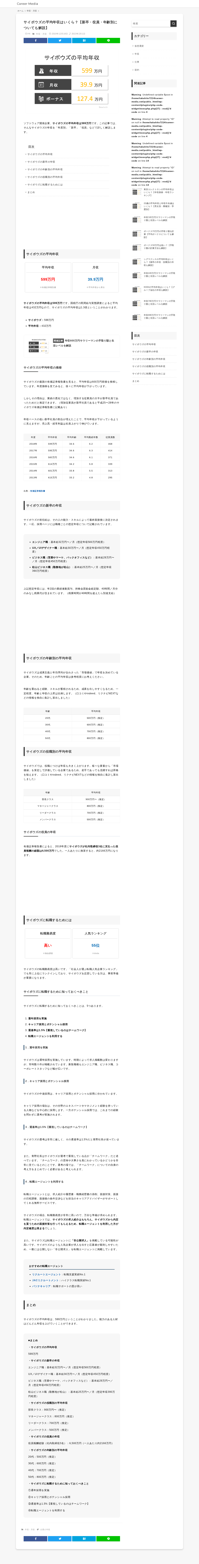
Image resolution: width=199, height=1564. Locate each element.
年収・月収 (41, 34)
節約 (137, 70)
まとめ (31, 192)
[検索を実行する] (173, 23)
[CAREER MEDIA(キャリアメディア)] (27, 3)
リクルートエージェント (46, 1274)
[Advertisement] (72, 221)
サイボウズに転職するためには (45, 184)
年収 (137, 54)
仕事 (137, 62)
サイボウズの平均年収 (40, 154)
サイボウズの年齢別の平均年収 (45, 169)
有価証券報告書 (37, 491)
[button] (35, 40)
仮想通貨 (139, 46)
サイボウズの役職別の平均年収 (45, 177)
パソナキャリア (41, 1286)
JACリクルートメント (45, 1280)
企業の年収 (45, 1529)
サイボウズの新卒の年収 (41, 161)
